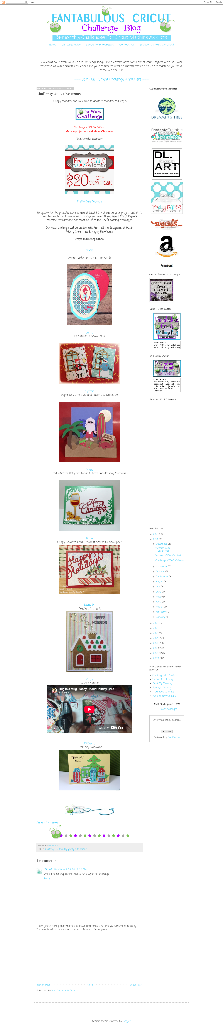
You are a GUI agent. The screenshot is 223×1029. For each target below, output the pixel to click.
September (162, 577)
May (159, 597)
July (158, 587)
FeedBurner (174, 737)
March (160, 607)
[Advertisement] (89, 957)
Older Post (136, 985)
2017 (156, 539)
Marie (89, 470)
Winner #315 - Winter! (168, 555)
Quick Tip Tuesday (162, 683)
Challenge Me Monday (56, 849)
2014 (156, 633)
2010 (156, 653)
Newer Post (43, 985)
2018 (156, 534)
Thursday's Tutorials (163, 692)
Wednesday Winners (164, 696)
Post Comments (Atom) (64, 991)
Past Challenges (168, 709)
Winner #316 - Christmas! (163, 549)
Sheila (89, 250)
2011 (155, 648)
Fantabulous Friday (162, 679)
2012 (156, 643)
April (159, 602)
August (160, 582)
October (161, 572)
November (162, 567)
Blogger (127, 1021)
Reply (47, 879)
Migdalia (48, 869)
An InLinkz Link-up (48, 823)
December (162, 544)
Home (52, 44)
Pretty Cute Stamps (89, 202)
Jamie (89, 333)
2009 (156, 658)
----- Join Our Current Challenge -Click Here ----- (111, 79)
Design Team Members (100, 44)
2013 (156, 638)
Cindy (89, 680)
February (161, 612)
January (161, 617)
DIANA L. (89, 744)
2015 (156, 628)
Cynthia (89, 391)
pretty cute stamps (77, 849)
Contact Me (126, 44)
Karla (89, 538)
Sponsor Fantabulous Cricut (157, 44)
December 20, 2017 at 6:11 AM (70, 869)
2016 (156, 623)
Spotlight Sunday (161, 688)
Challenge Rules (71, 44)
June (159, 592)
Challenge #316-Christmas (169, 560)
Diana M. (89, 605)
